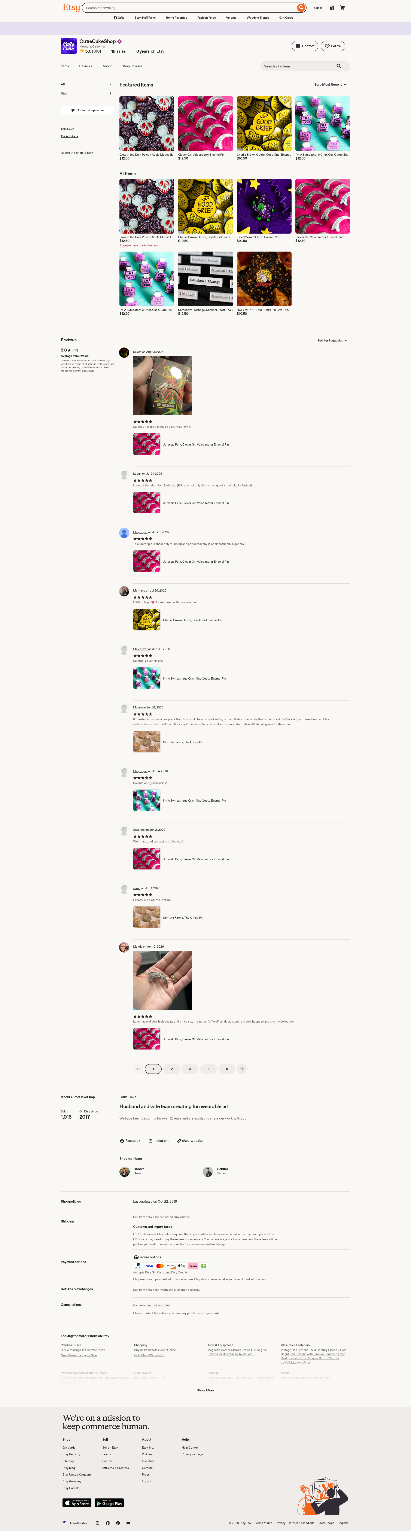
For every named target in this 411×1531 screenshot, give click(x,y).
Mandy (137, 946)
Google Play (109, 1502)
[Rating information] (82, 51)
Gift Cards (286, 17)
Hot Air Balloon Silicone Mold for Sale (305, 1377)
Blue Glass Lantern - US (150, 1377)
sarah (136, 888)
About (107, 66)
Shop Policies (132, 66)
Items (65, 66)
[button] (305, 46)
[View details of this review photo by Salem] (162, 385)
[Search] (301, 8)
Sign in (318, 7)
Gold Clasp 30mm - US (149, 1355)
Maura (137, 707)
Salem (137, 351)
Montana (139, 590)
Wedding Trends (258, 17)
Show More (205, 1390)
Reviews (85, 66)
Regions (343, 1523)
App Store (77, 1502)
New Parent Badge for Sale (79, 1355)
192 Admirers (69, 136)
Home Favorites (176, 17)
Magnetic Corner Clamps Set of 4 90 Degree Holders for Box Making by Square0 (237, 1352)
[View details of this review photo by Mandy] (162, 980)
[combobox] (189, 8)
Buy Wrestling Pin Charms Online (83, 1350)
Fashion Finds (206, 17)
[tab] (87, 84)
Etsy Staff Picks (145, 17)
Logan (137, 473)
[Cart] (342, 8)
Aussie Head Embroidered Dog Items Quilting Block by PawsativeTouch (95, 1380)
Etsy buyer (140, 532)
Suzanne (139, 829)
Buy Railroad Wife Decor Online (155, 1350)
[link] (138, 1069)
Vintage (231, 17)
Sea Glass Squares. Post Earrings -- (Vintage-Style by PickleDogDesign (240, 1380)
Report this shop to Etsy (77, 152)
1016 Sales (67, 129)
